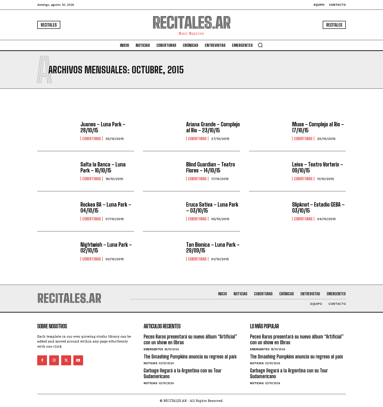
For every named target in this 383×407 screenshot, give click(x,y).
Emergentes (153, 349)
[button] (260, 45)
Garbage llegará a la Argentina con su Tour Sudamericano (182, 373)
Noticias (150, 363)
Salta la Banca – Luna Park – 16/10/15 (103, 167)
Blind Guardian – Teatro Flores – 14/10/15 (210, 167)
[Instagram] (54, 360)
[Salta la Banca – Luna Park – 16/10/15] (56, 171)
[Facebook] (42, 360)
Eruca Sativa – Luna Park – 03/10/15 (212, 207)
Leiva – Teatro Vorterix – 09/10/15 (317, 167)
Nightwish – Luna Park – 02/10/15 (106, 247)
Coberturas (91, 139)
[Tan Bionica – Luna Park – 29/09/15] (162, 251)
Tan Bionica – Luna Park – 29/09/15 (213, 247)
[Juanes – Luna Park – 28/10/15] (56, 131)
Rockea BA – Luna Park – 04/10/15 (105, 207)
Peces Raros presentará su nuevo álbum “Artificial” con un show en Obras (190, 339)
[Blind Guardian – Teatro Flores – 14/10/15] (162, 171)
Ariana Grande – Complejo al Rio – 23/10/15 (213, 127)
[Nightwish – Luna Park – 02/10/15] (56, 251)
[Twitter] (66, 360)
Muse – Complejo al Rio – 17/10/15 (318, 127)
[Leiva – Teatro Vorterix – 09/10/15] (268, 171)
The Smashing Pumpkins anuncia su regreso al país (190, 357)
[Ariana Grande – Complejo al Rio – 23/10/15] (162, 131)
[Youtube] (78, 360)
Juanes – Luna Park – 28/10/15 (102, 127)
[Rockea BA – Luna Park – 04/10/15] (56, 211)
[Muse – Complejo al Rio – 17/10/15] (268, 131)
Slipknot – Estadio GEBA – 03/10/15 (318, 207)
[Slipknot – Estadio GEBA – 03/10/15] (268, 211)
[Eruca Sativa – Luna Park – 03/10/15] (162, 211)
